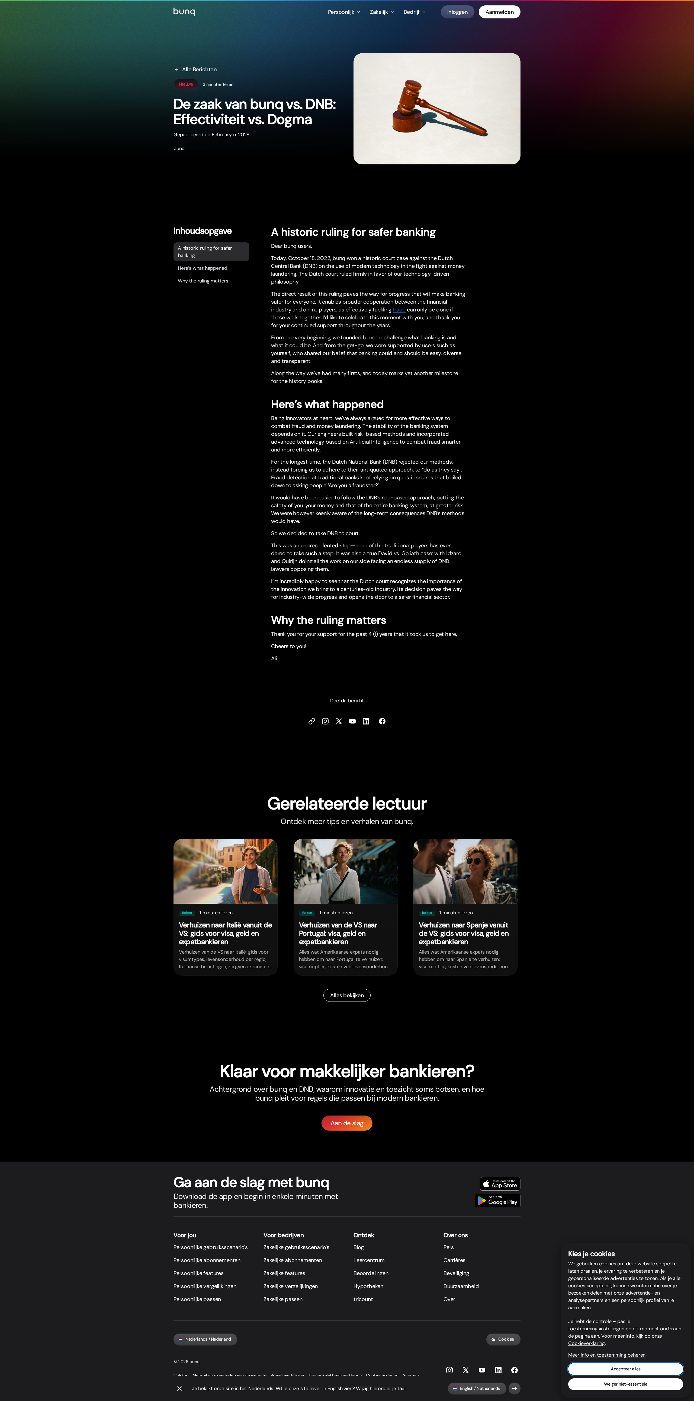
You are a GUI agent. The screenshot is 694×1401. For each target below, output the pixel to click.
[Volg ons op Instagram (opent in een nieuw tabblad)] (449, 1370)
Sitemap (411, 1375)
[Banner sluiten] (179, 1389)
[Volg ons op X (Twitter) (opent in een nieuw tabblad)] (339, 721)
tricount (363, 1299)
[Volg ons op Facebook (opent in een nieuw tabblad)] (382, 721)
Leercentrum (369, 1260)
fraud (399, 309)
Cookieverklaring (382, 1375)
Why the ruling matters (203, 280)
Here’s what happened (202, 268)
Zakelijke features (284, 1273)
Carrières (454, 1260)
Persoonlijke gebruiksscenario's (211, 1247)
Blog (359, 1247)
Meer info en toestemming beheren (606, 1355)
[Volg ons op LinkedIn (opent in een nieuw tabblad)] (366, 721)
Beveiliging (456, 1273)
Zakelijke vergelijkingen (291, 1286)
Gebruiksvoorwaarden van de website (229, 1375)
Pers (449, 1247)
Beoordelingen (371, 1273)
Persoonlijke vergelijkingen (205, 1286)
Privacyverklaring (287, 1375)
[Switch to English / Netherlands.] (514, 1389)
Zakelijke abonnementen (293, 1260)
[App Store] (500, 1184)
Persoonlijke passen (197, 1299)
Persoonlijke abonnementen (207, 1260)
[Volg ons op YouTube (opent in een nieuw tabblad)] (482, 1370)
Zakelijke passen (283, 1299)
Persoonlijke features (199, 1273)
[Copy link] (312, 721)
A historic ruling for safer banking (205, 251)
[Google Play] (497, 1200)
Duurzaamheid (461, 1286)
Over (449, 1299)
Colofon (181, 1375)
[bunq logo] (184, 12)
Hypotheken (368, 1286)
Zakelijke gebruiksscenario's (296, 1247)
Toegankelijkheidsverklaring (335, 1375)
